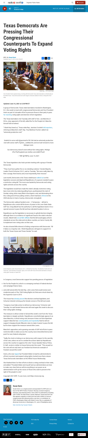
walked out (40, 178)
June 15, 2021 (34, 156)
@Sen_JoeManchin (27, 143)
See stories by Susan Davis (22, 405)
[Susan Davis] (7, 390)
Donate (81, 3)
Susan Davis (12, 57)
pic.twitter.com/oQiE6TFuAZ (35, 152)
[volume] (9, 9)
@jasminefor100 (25, 140)
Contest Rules (53, 419)
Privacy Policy (53, 423)
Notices (70, 419)
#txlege (47, 150)
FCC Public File (35, 419)
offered (44, 196)
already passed (19, 299)
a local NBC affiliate (23, 218)
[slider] (12, 8)
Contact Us (71, 423)
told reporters (47, 127)
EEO (32, 423)
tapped (17, 354)
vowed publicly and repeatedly (28, 321)
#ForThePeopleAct (18, 152)
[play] (4, 9)
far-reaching (7, 115)
